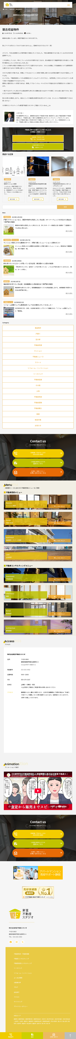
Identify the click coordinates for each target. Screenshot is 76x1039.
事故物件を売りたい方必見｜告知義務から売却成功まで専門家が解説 (28, 284)
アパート (38, 362)
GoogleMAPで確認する (28, 665)
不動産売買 (7, 261)
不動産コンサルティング (21, 959)
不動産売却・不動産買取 (21, 954)
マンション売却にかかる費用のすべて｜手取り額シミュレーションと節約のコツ (31, 243)
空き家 (38, 339)
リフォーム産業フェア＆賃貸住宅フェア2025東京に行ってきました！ (28, 305)
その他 (38, 385)
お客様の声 (17, 982)
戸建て (38, 333)
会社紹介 (16, 992)
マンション (15, 240)
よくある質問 (18, 978)
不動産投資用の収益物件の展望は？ (37, 185)
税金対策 (38, 420)
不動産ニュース (8, 302)
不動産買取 (38, 402)
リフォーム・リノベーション (38, 368)
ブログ (16, 987)
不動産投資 (38, 379)
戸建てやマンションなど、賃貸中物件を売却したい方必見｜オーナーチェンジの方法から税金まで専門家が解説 (37, 221)
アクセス (16, 997)
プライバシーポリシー (21, 1006)
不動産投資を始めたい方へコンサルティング (62, 185)
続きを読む (12, 199)
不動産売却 (7, 217)
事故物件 (6, 281)
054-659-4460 (25, 670)
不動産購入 (38, 408)
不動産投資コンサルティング (23, 963)
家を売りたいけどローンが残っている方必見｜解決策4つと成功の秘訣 (28, 263)
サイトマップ (18, 1002)
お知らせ (38, 425)
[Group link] (38, 138)
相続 (38, 414)
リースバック (38, 374)
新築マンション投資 (10, 184)
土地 (38, 391)
